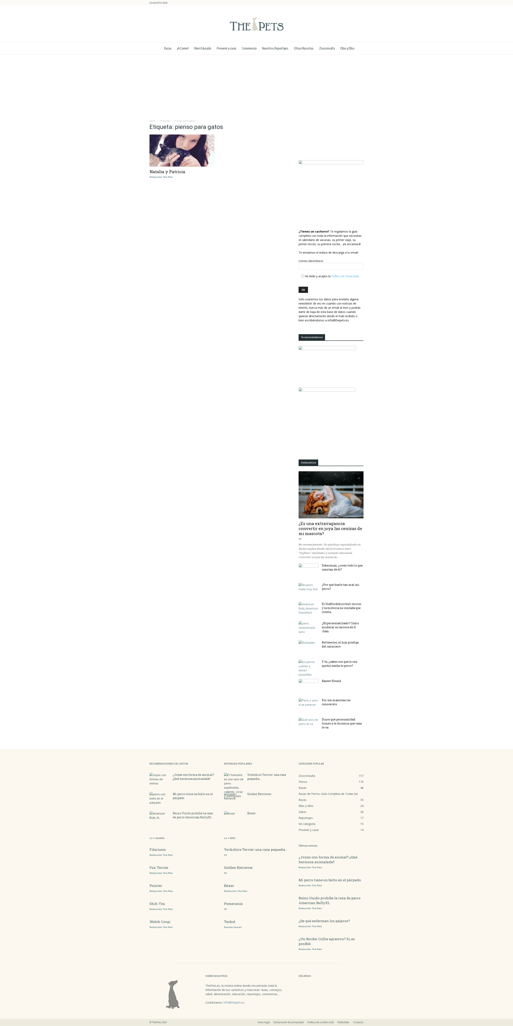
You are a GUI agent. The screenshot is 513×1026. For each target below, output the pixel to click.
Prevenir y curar (226, 48)
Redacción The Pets (161, 176)
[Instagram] (354, 3)
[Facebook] (347, 3)
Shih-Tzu (157, 903)
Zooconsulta (327, 48)
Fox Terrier (159, 867)
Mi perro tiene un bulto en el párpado (330, 880)
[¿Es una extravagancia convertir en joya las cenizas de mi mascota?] (331, 494)
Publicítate (343, 1022)
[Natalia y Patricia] (181, 151)
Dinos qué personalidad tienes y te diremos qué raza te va (342, 723)
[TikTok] (360, 3)
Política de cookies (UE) (320, 1022)
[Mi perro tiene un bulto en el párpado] (159, 799)
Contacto (358, 1022)
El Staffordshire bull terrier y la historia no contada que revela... (342, 608)
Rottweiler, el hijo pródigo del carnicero (340, 644)
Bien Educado (202, 48)
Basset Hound (331, 681)
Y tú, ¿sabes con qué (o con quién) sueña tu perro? (339, 664)
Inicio (152, 120)
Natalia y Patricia (167, 171)
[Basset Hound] (309, 686)
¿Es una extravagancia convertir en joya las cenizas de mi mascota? (330, 528)
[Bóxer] (234, 818)
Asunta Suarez (233, 927)
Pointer (155, 885)
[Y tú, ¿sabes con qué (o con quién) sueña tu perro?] (309, 668)
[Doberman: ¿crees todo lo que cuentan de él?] (309, 571)
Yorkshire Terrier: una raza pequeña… (255, 849)
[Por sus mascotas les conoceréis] (309, 705)
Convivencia (249, 48)
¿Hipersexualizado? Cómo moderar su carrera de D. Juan (340, 627)
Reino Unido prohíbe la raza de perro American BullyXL (193, 815)
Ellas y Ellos (347, 48)
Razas (168, 48)
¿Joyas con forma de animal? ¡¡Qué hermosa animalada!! (193, 777)
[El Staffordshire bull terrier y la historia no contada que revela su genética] (309, 609)
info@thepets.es (233, 1002)
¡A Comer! (183, 48)
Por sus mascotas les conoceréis (336, 702)
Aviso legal (264, 1022)
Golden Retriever (259, 794)
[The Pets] (256, 24)
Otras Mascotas (304, 48)
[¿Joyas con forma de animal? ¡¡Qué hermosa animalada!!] (159, 780)
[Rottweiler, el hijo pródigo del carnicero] (309, 647)
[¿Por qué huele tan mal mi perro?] (309, 590)
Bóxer (251, 813)
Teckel (229, 921)
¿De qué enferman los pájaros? (324, 921)
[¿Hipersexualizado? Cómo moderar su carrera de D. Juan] (309, 628)
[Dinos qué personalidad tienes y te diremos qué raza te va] (309, 724)
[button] (341, 2)
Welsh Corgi (159, 921)
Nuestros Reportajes (275, 48)
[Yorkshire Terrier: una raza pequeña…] (234, 785)
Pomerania (233, 903)
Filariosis (157, 849)
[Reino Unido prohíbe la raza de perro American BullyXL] (159, 818)
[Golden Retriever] (234, 799)
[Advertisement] (256, 85)
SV (300, 538)
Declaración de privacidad (289, 1022)
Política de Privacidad (345, 276)
